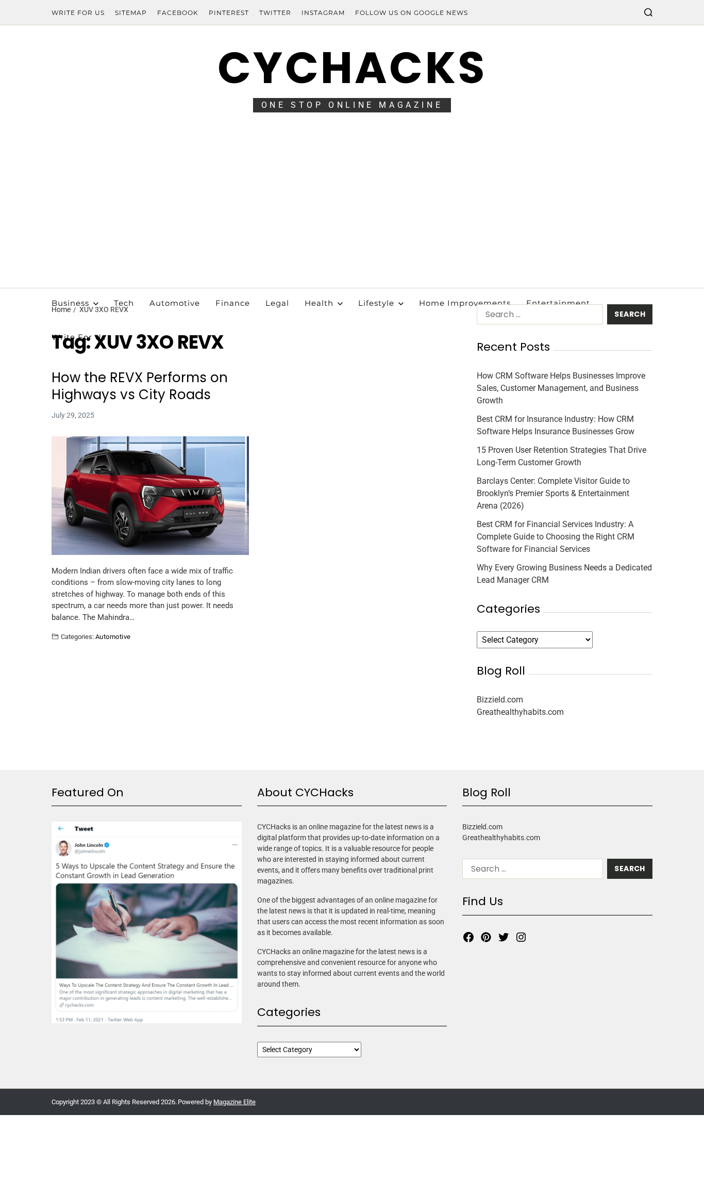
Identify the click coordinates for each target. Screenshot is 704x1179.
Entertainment (558, 303)
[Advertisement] (352, 210)
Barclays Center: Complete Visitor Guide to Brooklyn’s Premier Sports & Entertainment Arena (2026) (553, 493)
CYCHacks (352, 68)
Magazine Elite (234, 1102)
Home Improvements (465, 303)
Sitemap (131, 13)
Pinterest (229, 13)
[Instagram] (521, 937)
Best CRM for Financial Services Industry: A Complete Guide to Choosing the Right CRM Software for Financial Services (555, 536)
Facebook (177, 13)
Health (319, 303)
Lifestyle (376, 303)
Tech (124, 303)
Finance (232, 303)
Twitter (275, 13)
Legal (277, 303)
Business (70, 303)
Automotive (174, 303)
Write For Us (78, 13)
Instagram (323, 13)
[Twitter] (503, 937)
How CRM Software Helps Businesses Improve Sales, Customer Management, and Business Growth (561, 388)
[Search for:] (538, 316)
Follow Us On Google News (411, 13)
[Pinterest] (486, 937)
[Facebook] (468, 937)
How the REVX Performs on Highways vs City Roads (140, 386)
